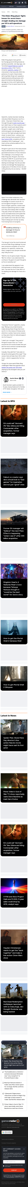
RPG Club (11, 6)
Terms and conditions (8, 1139)
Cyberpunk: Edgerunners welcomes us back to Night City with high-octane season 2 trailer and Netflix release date (15, 1096)
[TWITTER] (20, 378)
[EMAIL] (23, 378)
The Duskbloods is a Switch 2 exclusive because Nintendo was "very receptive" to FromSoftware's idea (13, 1075)
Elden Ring (14, 12)
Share (5, 55)
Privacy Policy (18, 1176)
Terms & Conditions (10, 1177)
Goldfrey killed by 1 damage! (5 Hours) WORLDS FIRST (13, 230)
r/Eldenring (11, 236)
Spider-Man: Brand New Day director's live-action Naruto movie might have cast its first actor (14, 1064)
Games (3, 12)
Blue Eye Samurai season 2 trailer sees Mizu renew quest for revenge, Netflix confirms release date (14, 1086)
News (3, 26)
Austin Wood (11, 26)
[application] (14, 183)
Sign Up (14, 1170)
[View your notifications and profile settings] (22, 2)
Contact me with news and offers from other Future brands (14, 1166)
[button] (25, 2)
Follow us (16, 55)
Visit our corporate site (13, 1127)
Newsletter (23, 55)
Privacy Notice (11, 312)
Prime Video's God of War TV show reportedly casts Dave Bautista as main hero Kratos (14, 1106)
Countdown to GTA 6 (21, 6)
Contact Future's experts (9, 1143)
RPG (8, 12)
